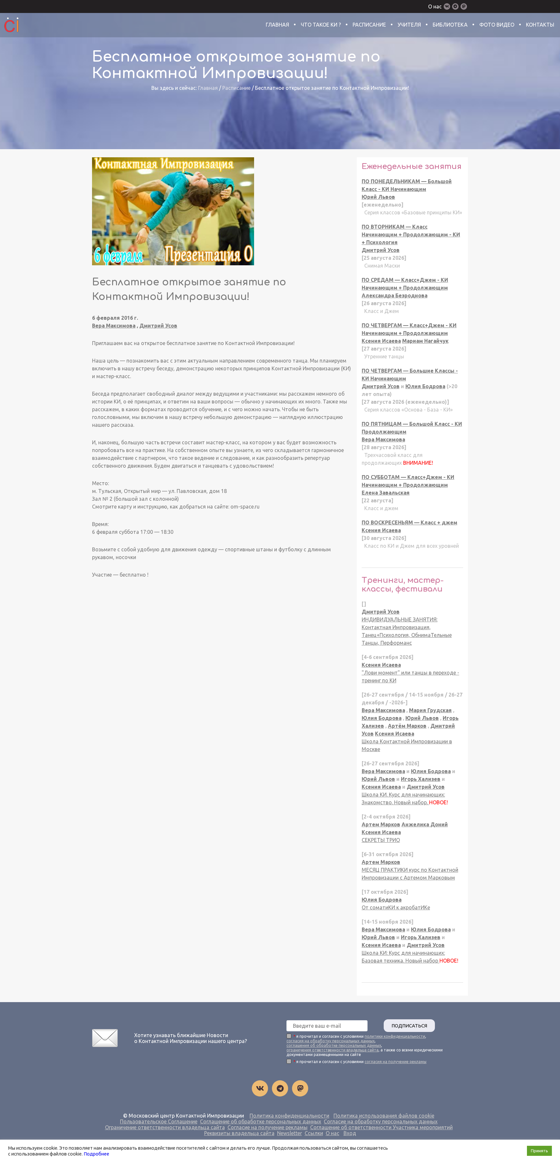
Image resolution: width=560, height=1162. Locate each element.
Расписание (369, 25)
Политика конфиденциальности (289, 1116)
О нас (435, 6)
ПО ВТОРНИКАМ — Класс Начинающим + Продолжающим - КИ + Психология (411, 234)
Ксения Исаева (381, 341)
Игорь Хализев (420, 779)
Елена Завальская (386, 493)
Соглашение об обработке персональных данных (260, 1121)
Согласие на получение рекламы (268, 1127)
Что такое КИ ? (321, 25)
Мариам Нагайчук (425, 341)
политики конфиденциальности (395, 1036)
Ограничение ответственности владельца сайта (165, 1127)
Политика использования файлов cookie (383, 1116)
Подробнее (96, 1153)
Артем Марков (381, 824)
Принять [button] (539, 1150)
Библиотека (450, 25)
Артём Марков (407, 726)
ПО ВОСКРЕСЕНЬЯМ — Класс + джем (409, 522)
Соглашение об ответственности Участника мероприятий (381, 1127)
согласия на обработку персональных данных (330, 1041)
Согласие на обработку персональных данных (381, 1121)
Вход (350, 1133)
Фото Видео (496, 25)
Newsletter (289, 1133)
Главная (277, 25)
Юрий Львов (378, 197)
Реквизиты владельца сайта (239, 1133)
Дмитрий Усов (158, 326)
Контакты (540, 25)
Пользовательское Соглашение (158, 1121)
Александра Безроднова (394, 295)
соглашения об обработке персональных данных (333, 1045)
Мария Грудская (430, 710)
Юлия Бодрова (425, 386)
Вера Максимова (113, 326)
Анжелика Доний (425, 824)
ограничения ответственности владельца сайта (332, 1050)
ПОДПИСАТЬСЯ (409, 1025)
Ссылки (314, 1133)
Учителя (409, 25)
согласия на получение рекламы (395, 1062)
